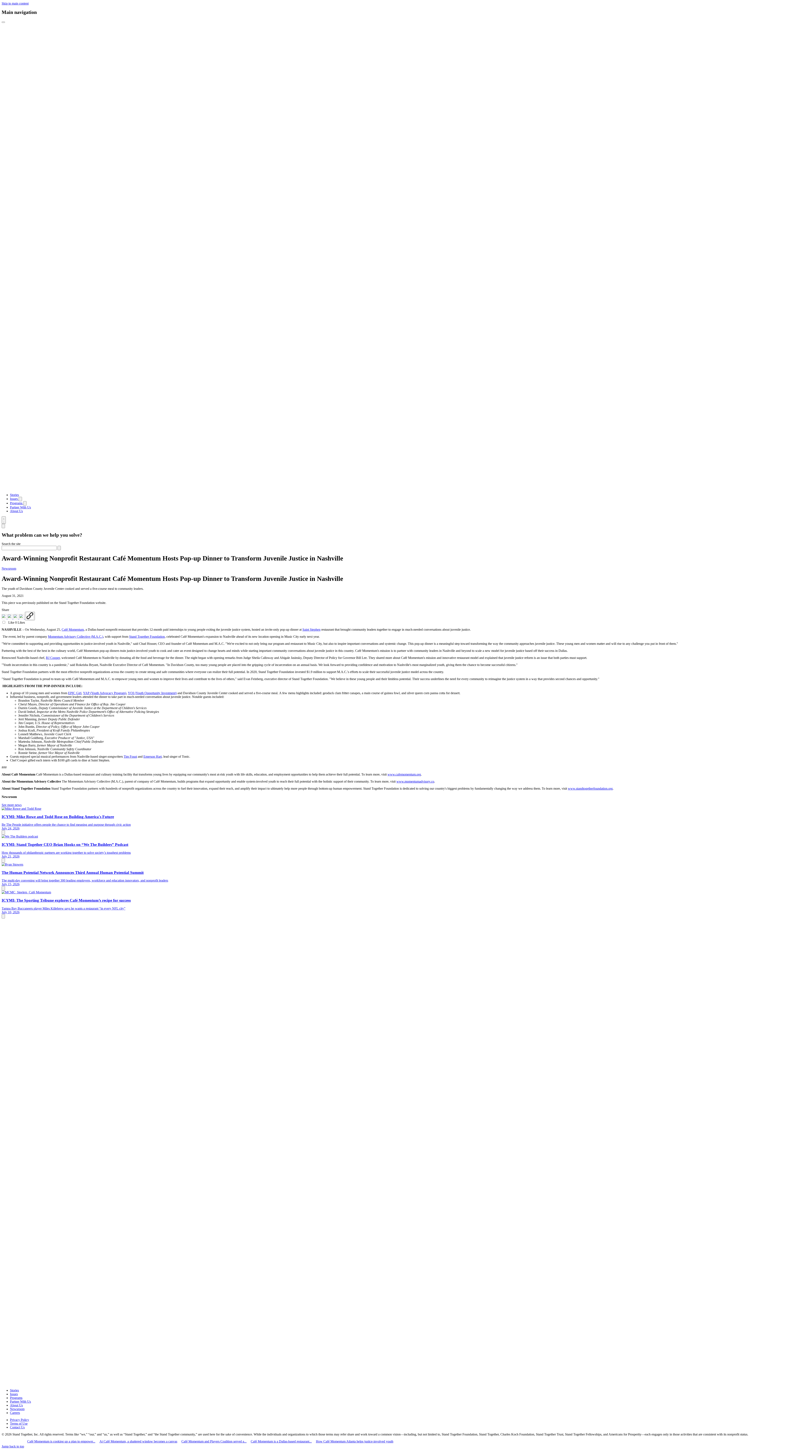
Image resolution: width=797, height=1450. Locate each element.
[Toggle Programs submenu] (25, 503)
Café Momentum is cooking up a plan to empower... (61, 1441)
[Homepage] (398, 488)
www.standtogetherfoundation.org (590, 788)
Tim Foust (130, 756)
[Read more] (3, 832)
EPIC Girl (74, 693)
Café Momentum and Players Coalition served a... (214, 1441)
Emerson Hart (152, 756)
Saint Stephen (311, 629)
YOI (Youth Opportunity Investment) (152, 693)
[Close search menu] (3, 526)
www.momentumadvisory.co (415, 781)
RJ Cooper (53, 658)
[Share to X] (16, 618)
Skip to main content (15, 3)
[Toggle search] (4, 520)
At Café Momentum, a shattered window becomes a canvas (138, 1441)
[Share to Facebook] (10, 618)
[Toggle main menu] (3, 22)
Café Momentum (73, 629)
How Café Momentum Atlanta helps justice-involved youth (354, 1441)
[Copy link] (30, 616)
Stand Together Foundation (147, 636)
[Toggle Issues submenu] (20, 499)
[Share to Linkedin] (4, 618)
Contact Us (17, 1427)
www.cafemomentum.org (404, 774)
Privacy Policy (19, 1420)
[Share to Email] (22, 618)
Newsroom (9, 568)
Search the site (11, 544)
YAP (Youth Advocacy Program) (104, 693)
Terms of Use (19, 1423)
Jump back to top (13, 1446)
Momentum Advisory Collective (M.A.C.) (75, 636)
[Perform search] (59, 548)
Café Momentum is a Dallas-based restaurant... (281, 1441)
